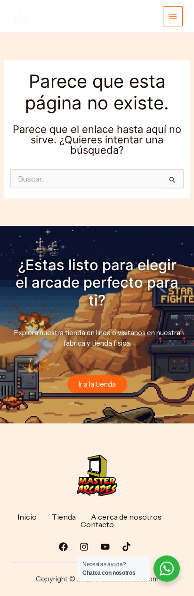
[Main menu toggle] (173, 16)
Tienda (64, 517)
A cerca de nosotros (126, 517)
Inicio (27, 517)
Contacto (97, 524)
